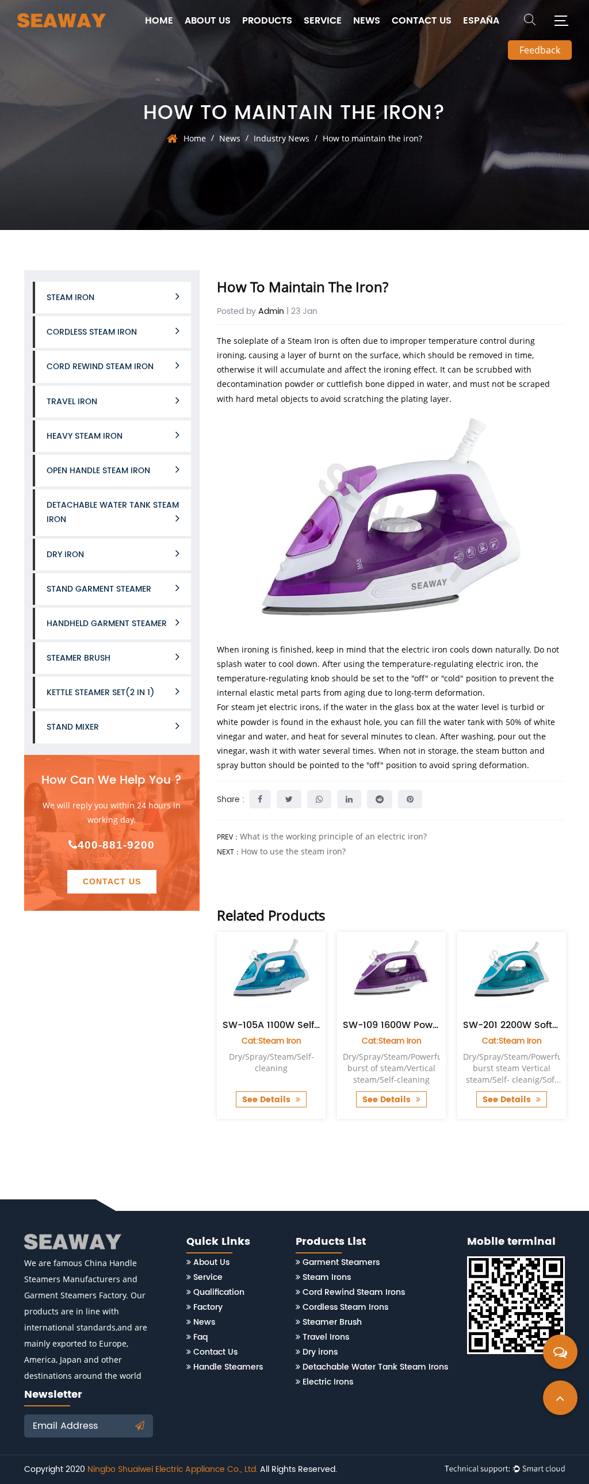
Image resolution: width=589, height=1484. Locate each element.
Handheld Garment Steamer (107, 623)
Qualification (218, 1292)
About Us (208, 20)
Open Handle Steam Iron (98, 470)
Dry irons (320, 1352)
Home (159, 20)
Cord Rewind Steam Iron (100, 366)
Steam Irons (327, 1277)
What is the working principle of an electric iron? (333, 836)
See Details (271, 1099)
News (366, 20)
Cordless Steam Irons (345, 1307)
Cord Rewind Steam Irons (354, 1292)
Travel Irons (326, 1337)
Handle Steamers (228, 1367)
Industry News (281, 138)
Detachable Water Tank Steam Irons (375, 1367)
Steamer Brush (78, 658)
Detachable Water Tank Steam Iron (113, 512)
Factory (208, 1307)
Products (267, 20)
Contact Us (422, 20)
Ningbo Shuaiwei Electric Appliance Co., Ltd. (172, 1469)
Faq (200, 1337)
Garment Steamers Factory (75, 1295)
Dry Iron (65, 554)
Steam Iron (70, 297)
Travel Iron (72, 401)
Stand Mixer (73, 727)
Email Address (67, 1425)
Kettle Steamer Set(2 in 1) (101, 692)
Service (323, 20)
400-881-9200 (116, 845)
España (481, 20)
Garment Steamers (341, 1262)
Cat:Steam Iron (275, 1041)
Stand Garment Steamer (99, 589)
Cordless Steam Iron (92, 332)
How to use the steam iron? (293, 851)
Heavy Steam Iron (85, 436)
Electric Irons (328, 1382)
